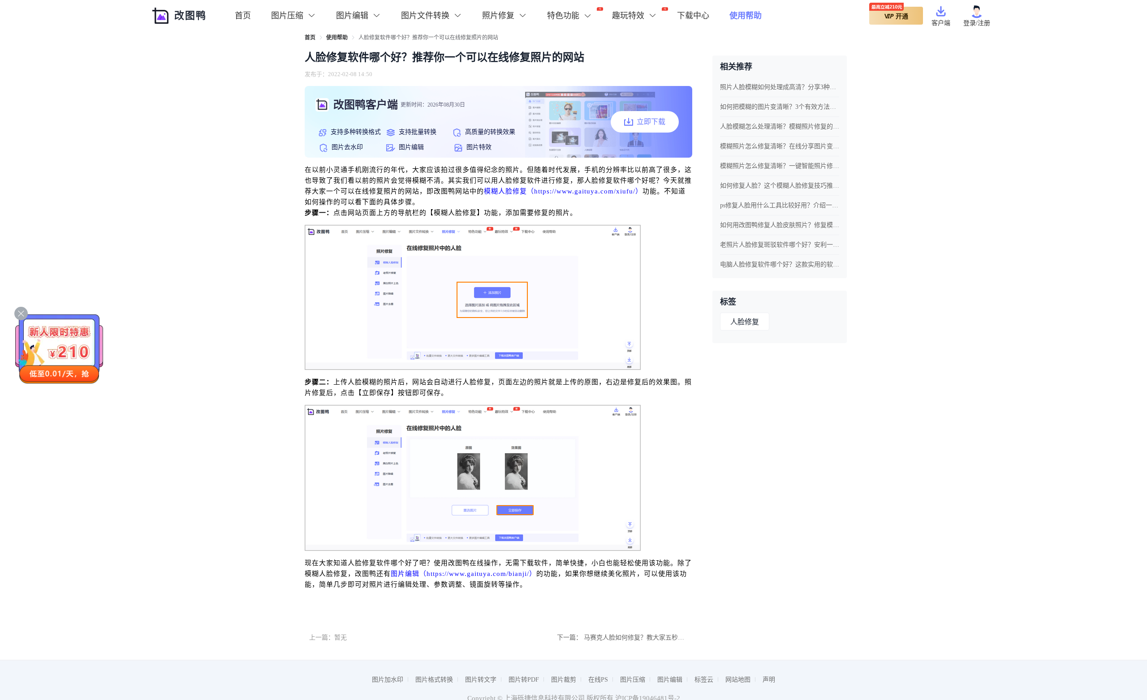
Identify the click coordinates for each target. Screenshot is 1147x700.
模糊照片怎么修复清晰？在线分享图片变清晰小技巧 (779, 146)
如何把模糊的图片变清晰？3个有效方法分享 (779, 106)
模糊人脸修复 (505, 191)
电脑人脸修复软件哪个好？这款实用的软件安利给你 (779, 264)
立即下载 (651, 121)
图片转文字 (480, 679)
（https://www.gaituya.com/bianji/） (477, 573)
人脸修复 (744, 322)
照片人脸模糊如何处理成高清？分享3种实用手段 (779, 87)
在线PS (598, 679)
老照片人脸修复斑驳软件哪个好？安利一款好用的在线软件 (779, 244)
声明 (769, 679)
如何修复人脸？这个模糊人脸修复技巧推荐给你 (779, 185)
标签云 (703, 679)
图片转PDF (524, 679)
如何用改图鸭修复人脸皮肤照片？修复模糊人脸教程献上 (779, 225)
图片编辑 (405, 573)
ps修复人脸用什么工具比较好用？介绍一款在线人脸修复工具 (779, 205)
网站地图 (737, 679)
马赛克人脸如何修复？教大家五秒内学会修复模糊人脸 (659, 637)
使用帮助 (745, 15)
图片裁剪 (563, 679)
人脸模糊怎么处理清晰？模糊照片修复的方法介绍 (779, 126)
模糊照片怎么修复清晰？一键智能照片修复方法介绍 (779, 166)
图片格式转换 (434, 679)
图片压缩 (632, 679)
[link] (310, 37)
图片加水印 (387, 679)
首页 (243, 15)
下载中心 (693, 15)
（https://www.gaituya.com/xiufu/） (584, 191)
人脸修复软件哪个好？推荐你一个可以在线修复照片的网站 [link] (428, 37)
